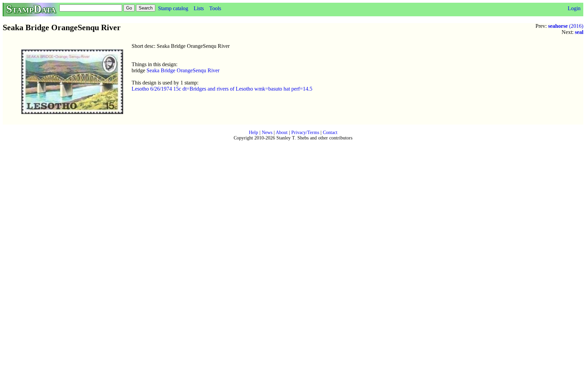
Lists (199, 8)
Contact (330, 132)
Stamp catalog (173, 8)
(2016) (565, 26)
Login (574, 8)
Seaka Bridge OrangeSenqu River (182, 70)
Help (253, 132)
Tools (215, 8)
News (267, 132)
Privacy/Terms (305, 132)
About (282, 132)
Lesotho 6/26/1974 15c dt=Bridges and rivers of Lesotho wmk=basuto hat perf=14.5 (222, 89)
